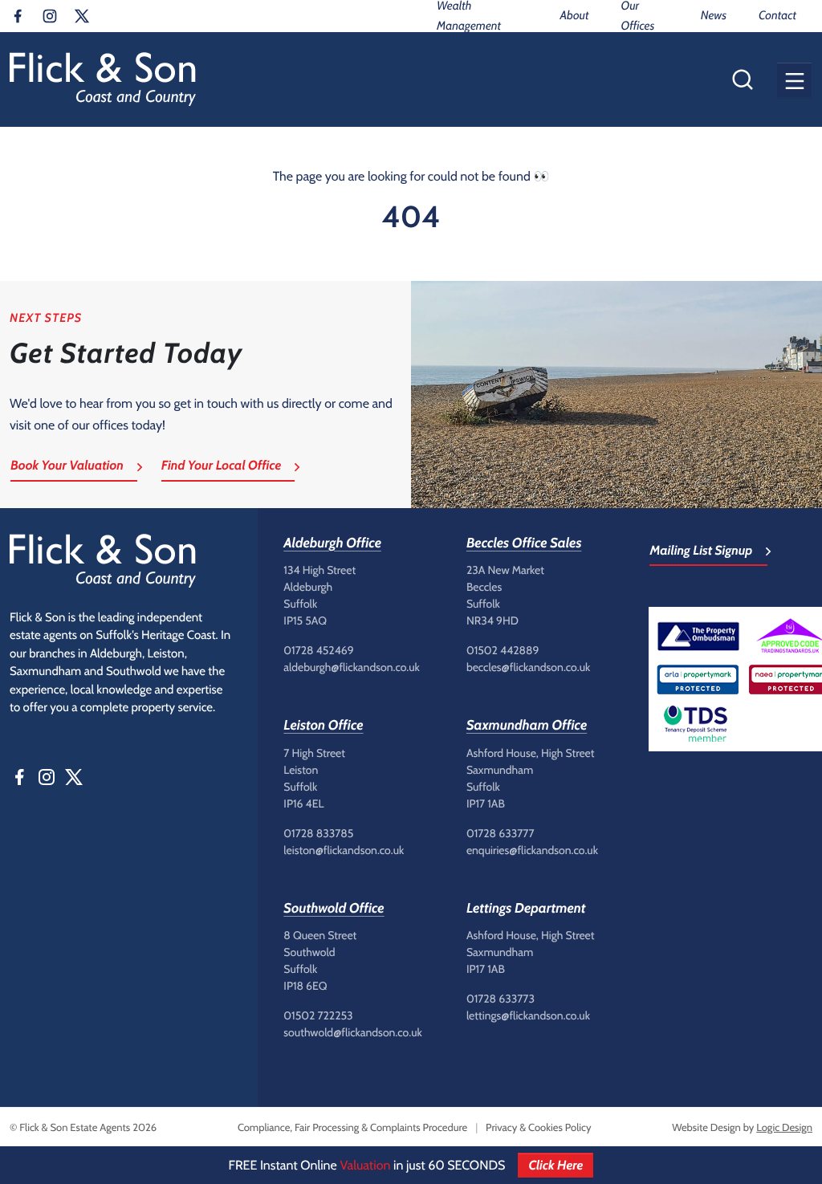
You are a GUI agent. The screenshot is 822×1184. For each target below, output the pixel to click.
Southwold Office (333, 909)
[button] (794, 80)
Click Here (555, 1165)
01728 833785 (318, 833)
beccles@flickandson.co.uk (528, 667)
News (713, 15)
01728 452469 (318, 650)
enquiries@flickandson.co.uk (532, 850)
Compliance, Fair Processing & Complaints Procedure (352, 1127)
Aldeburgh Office (332, 543)
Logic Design (784, 1127)
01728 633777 (500, 833)
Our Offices (638, 16)
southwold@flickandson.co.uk (352, 1032)
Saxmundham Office (526, 726)
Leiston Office (323, 726)
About (574, 15)
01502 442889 (502, 650)
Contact (777, 15)
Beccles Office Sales (524, 543)
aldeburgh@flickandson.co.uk (351, 667)
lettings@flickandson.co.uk (528, 1015)
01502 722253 (317, 1015)
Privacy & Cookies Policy (538, 1127)
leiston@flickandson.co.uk (343, 850)
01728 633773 (500, 998)
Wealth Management (469, 16)
